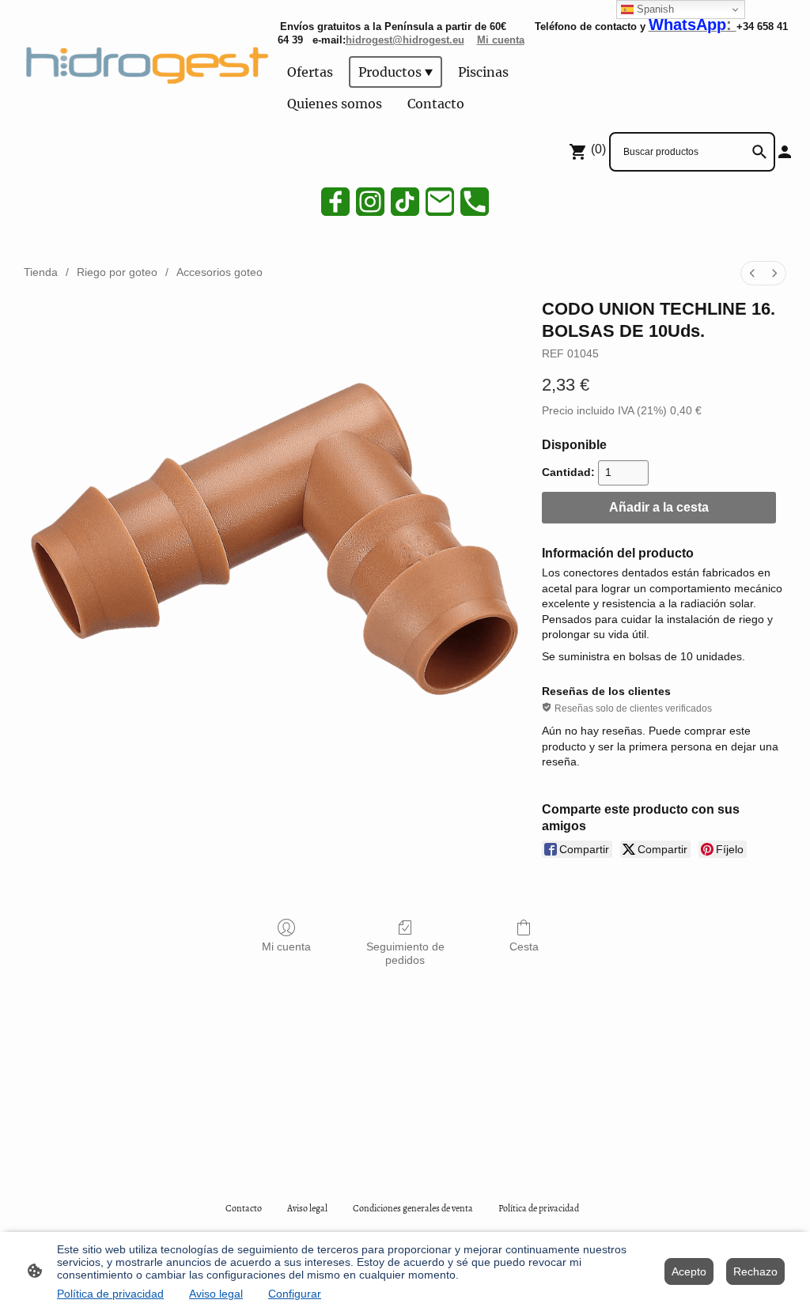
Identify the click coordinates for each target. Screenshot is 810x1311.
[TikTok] (405, 201)
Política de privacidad (110, 1293)
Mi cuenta (286, 946)
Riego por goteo (117, 272)
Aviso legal (216, 1293)
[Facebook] (335, 201)
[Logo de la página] (143, 62)
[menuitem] (752, 273)
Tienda (41, 272)
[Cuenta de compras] (784, 151)
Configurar (294, 1293)
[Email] (440, 201)
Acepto (689, 1271)
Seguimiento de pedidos (405, 953)
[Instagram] (370, 201)
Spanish (654, 9)
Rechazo (755, 1271)
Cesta (524, 946)
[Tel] (474, 201)
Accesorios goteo (219, 272)
